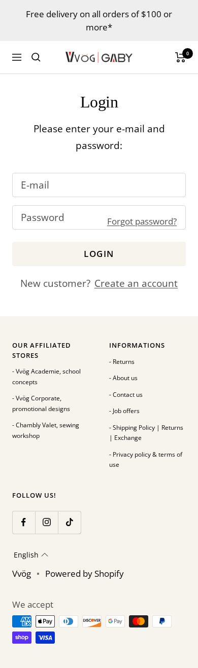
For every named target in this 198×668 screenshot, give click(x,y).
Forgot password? (142, 221)
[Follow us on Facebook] (23, 522)
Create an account (136, 283)
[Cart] (180, 57)
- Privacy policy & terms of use (145, 459)
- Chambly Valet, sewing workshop (45, 430)
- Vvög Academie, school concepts (46, 376)
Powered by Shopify (84, 573)
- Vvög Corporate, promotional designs (41, 403)
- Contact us (126, 394)
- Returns (122, 361)
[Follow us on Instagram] (46, 522)
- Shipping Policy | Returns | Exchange (146, 432)
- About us (123, 378)
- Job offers (124, 410)
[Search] (36, 57)
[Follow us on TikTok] (69, 522)
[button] (31, 555)
